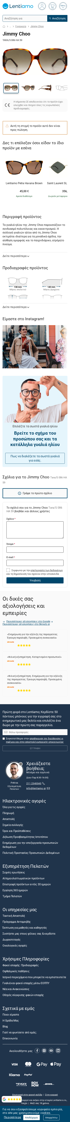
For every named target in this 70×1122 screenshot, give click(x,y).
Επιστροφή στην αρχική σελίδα (27, 1094)
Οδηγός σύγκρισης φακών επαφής (23, 995)
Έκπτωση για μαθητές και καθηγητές (25, 928)
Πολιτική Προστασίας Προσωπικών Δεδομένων (31, 853)
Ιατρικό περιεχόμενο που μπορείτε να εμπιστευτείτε (34, 977)
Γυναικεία (20, 26)
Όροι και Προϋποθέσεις (17, 831)
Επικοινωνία (10, 1038)
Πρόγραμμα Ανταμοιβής (17, 922)
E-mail (10, 557)
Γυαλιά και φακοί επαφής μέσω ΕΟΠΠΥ (26, 983)
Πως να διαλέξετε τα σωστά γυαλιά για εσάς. (35, 458)
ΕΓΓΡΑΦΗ (35, 748)
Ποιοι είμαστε (11, 1014)
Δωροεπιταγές (12, 939)
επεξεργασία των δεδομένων (47, 570)
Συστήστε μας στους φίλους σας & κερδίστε (29, 933)
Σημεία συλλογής (13, 825)
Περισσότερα (12, 1117)
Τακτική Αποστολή (14, 916)
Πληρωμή (8, 813)
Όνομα (10, 544)
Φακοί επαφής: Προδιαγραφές (21, 965)
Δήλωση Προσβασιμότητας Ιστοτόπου (25, 837)
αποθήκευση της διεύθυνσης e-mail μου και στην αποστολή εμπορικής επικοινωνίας (35, 740)
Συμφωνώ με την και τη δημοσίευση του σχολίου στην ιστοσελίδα (34, 572)
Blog (5, 1026)
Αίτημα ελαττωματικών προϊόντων (24, 878)
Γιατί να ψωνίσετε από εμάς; (20, 1032)
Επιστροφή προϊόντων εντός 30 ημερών (27, 884)
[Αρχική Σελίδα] (4, 26)
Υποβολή (35, 580)
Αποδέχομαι (31, 1117)
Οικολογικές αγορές (15, 945)
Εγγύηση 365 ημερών (15, 890)
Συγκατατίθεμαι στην (35, 740)
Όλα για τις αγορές (14, 807)
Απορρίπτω (51, 1117)
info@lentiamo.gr (36, 788)
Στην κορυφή (51, 1094)
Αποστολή (9, 819)
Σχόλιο (10, 518)
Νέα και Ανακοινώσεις (16, 989)
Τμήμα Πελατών (12, 896)
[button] (11, 88)
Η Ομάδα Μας (11, 1020)
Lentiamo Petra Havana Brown (24, 183)
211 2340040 (33, 783)
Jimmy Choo (37, 26)
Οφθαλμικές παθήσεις (16, 971)
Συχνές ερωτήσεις (14, 872)
